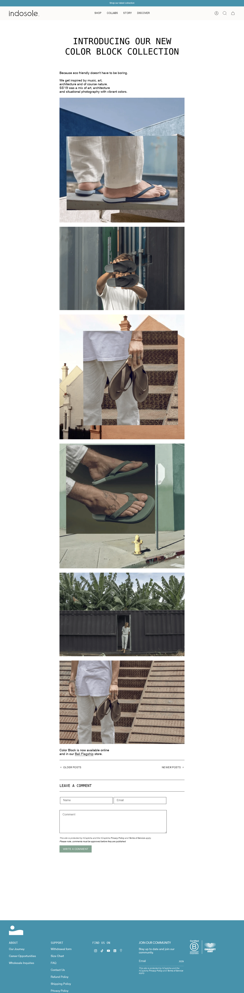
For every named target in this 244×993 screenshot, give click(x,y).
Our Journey (16, 949)
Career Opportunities (22, 956)
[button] (98, 13)
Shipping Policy (61, 984)
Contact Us (58, 970)
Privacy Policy (117, 838)
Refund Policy (59, 977)
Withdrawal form (61, 949)
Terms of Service (137, 838)
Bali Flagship (84, 754)
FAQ (53, 963)
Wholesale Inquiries (21, 963)
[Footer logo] (16, 930)
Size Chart (57, 956)
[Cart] (233, 13)
